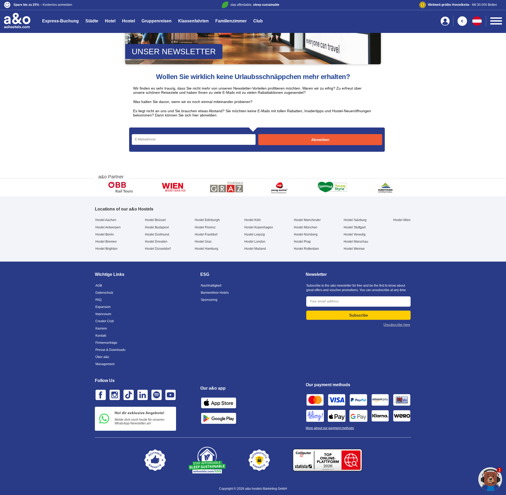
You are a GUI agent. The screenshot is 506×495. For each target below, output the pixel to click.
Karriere (101, 328)
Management (104, 364)
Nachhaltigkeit (211, 285)
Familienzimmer (231, 21)
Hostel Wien (402, 220)
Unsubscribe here (396, 325)
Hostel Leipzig (254, 234)
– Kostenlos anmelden (42, 5)
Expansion (103, 307)
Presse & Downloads (110, 350)
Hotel (110, 21)
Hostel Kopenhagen (258, 227)
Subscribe (358, 315)
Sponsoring (209, 300)
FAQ (98, 300)
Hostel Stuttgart (355, 227)
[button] (86, 5)
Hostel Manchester (307, 220)
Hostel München (305, 227)
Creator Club (104, 321)
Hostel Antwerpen (108, 227)
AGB (98, 285)
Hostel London (254, 241)
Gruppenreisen (157, 21)
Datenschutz (104, 293)
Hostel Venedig (355, 234)
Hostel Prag (302, 241)
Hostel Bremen (106, 241)
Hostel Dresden (156, 241)
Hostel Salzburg (355, 220)
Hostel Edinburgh (207, 220)
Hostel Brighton (106, 249)
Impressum (103, 314)
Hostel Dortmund (157, 234)
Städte (91, 21)
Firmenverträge (106, 343)
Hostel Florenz (205, 227)
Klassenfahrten (193, 21)
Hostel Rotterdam (306, 249)
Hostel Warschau (356, 241)
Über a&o (102, 357)
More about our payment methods (330, 428)
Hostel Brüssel (155, 220)
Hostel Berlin (104, 234)
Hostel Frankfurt (206, 234)
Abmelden (320, 140)
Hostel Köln (252, 220)
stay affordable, (254, 5)
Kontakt (100, 335)
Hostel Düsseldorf (158, 249)
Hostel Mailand (255, 249)
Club (258, 21)
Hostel (128, 21)
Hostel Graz (203, 241)
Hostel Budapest (157, 227)
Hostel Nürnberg (306, 234)
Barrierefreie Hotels (215, 293)
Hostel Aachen (105, 220)
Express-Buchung (60, 21)
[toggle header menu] (496, 21)
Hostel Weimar (354, 249)
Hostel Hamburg (206, 249)
